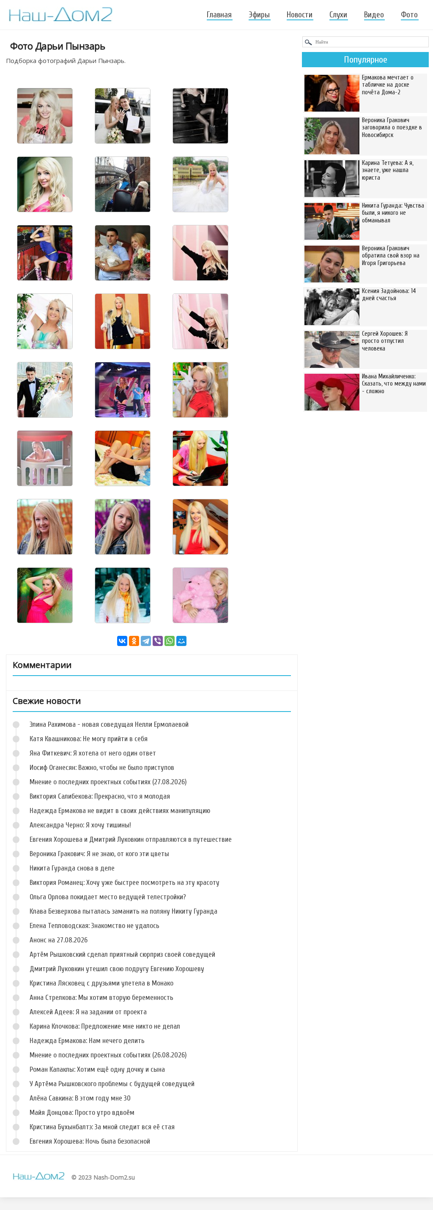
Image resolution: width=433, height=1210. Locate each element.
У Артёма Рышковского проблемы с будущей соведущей (112, 1084)
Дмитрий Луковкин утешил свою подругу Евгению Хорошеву (117, 969)
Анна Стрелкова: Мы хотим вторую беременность (101, 998)
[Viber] (158, 641)
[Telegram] (146, 641)
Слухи (338, 14)
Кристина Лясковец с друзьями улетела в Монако (101, 983)
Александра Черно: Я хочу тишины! (80, 825)
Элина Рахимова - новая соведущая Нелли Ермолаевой (109, 724)
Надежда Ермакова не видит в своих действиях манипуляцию (120, 811)
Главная (219, 14)
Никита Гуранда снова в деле (72, 868)
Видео (374, 14)
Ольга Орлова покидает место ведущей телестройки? (108, 897)
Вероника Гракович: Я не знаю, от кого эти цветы (99, 854)
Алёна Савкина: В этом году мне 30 (80, 1098)
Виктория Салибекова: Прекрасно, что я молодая (100, 796)
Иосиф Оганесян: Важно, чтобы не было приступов (102, 768)
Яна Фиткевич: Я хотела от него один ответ (93, 753)
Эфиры (259, 14)
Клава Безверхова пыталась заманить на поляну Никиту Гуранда (123, 911)
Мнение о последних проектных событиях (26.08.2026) (108, 1055)
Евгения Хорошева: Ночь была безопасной (90, 1141)
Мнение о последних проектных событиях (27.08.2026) (108, 782)
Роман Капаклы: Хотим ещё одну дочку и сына (97, 1069)
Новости (299, 14)
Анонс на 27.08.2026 (59, 940)
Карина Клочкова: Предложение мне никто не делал (105, 1026)
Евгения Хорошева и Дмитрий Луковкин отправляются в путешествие (131, 839)
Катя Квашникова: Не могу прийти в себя (89, 739)
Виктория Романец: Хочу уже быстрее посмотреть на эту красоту (124, 883)
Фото (409, 14)
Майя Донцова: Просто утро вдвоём (82, 1113)
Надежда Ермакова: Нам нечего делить (87, 1041)
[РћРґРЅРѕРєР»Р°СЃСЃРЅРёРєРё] (134, 641)
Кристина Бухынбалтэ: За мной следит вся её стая (102, 1127)
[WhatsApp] (169, 641)
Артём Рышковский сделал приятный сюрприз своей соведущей (122, 954)
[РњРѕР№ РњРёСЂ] (181, 641)
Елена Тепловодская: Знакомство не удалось (94, 926)
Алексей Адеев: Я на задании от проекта (88, 1012)
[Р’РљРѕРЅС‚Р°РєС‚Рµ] (122, 641)
